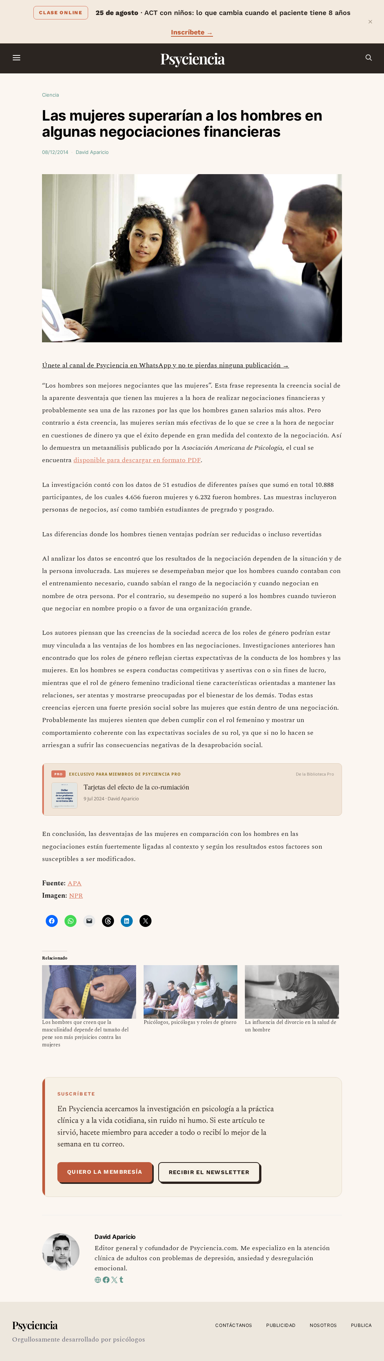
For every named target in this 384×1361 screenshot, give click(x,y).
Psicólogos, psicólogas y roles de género (190, 1022)
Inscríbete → (192, 32)
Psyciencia (192, 58)
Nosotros (323, 1325)
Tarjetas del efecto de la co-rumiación (136, 786)
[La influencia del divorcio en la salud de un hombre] (292, 992)
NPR (76, 896)
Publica (361, 1325)
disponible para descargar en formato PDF (137, 460)
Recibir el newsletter (209, 1172)
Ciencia (50, 95)
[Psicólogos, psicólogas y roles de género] (191, 992)
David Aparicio (92, 152)
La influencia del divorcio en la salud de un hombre (290, 1026)
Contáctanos (233, 1325)
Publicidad (281, 1325)
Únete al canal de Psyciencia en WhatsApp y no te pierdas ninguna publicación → (165, 365)
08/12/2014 (55, 152)
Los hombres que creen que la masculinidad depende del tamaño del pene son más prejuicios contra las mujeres (85, 1033)
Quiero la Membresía (104, 1171)
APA (75, 883)
